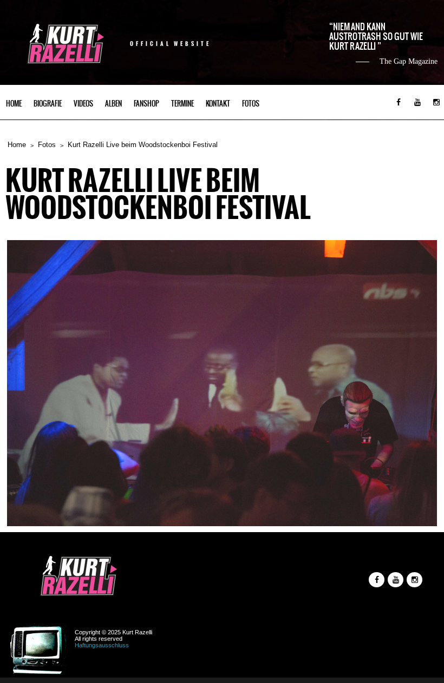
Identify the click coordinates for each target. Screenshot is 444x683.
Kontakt (218, 103)
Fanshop (146, 103)
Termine (182, 103)
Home (14, 103)
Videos (83, 103)
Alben (113, 103)
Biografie (48, 103)
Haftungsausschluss (102, 645)
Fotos (250, 103)
